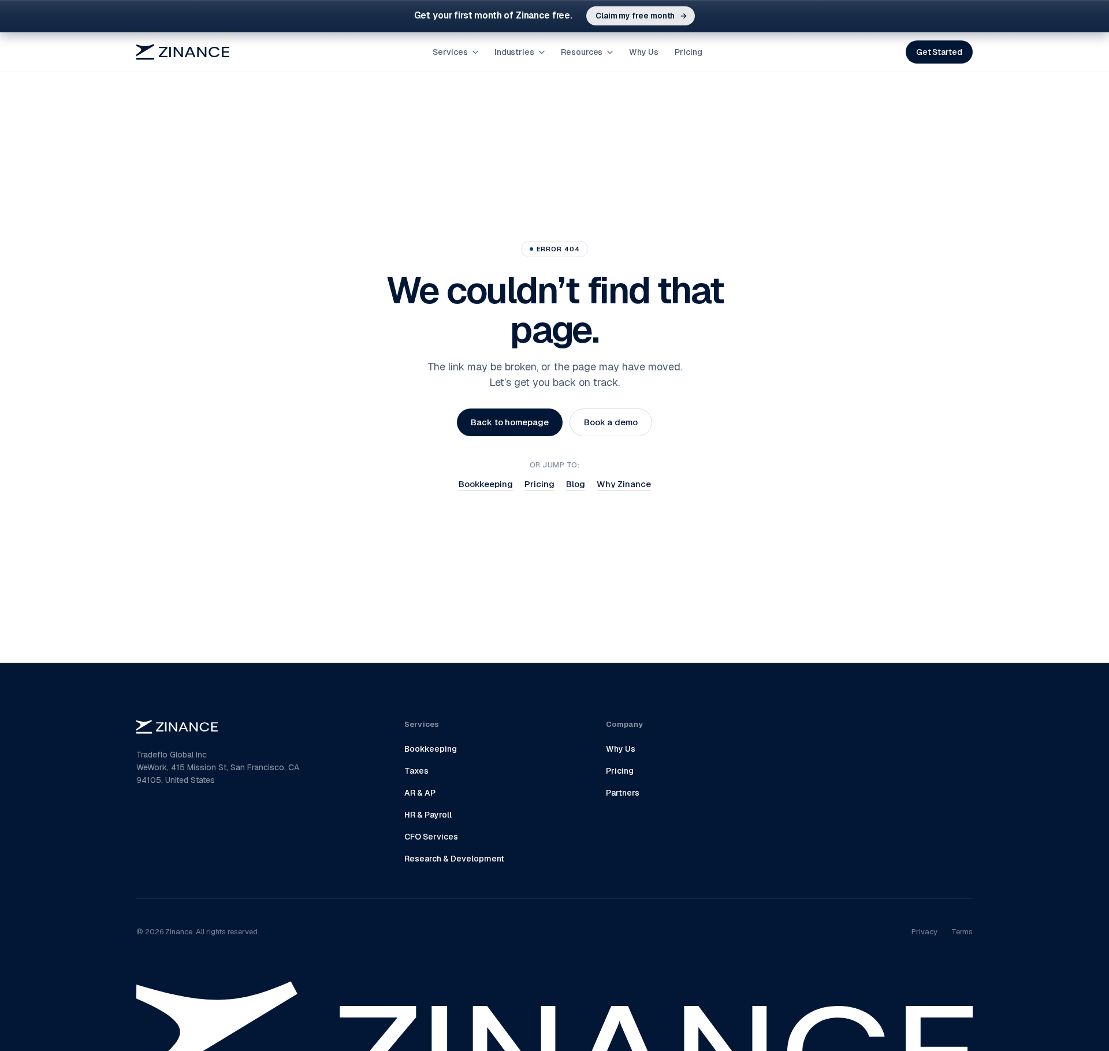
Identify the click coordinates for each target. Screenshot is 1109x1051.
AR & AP (420, 793)
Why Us (643, 52)
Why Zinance (624, 483)
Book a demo (611, 422)
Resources (581, 52)
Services (450, 52)
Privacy (924, 932)
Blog (575, 483)
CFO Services (431, 836)
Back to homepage (510, 422)
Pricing (688, 52)
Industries (514, 52)
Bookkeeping (486, 483)
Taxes (416, 771)
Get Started (939, 52)
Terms (962, 932)
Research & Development (454, 858)
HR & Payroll (428, 814)
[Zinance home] (182, 52)
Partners (622, 793)
